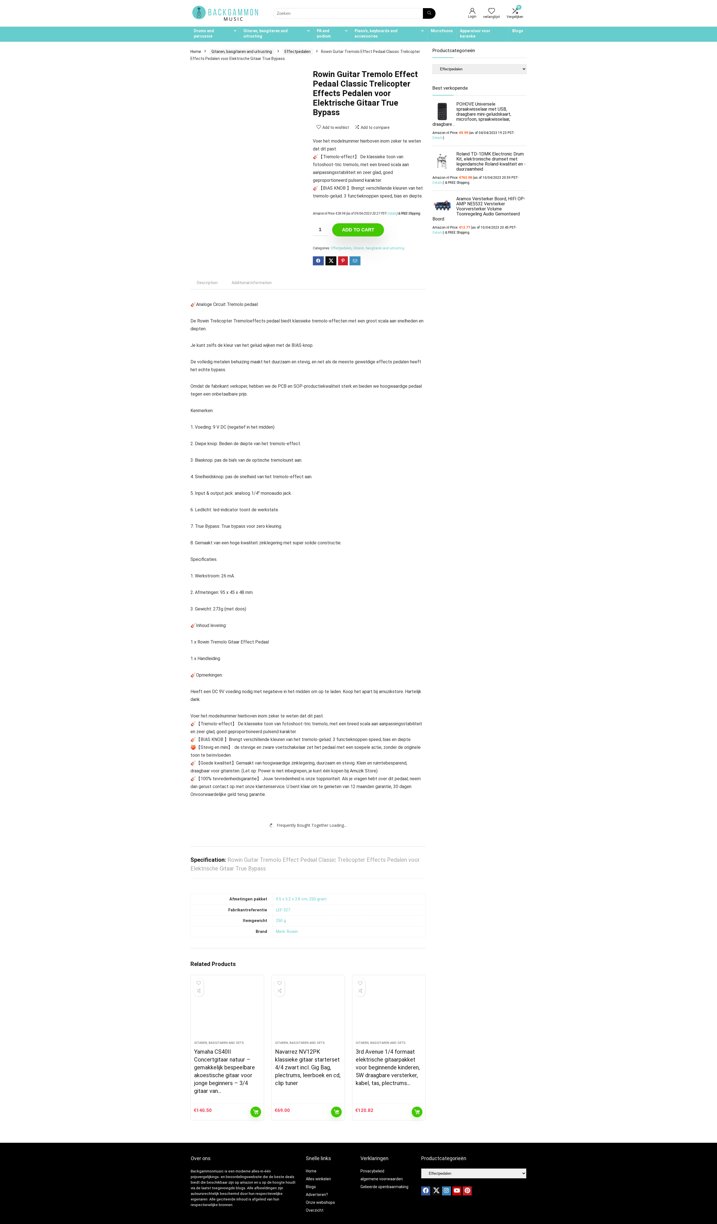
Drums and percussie (204, 33)
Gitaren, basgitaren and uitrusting (265, 33)
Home (195, 51)
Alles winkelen (318, 1179)
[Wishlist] (491, 11)
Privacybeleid (372, 1171)
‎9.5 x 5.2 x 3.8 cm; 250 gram (301, 899)
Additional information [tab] (252, 282)
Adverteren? (317, 1194)
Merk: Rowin (287, 931)
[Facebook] (425, 1190)
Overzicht (314, 1210)
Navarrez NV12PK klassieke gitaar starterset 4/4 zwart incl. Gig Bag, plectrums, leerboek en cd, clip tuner (308, 1067)
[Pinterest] (467, 1190)
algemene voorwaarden (381, 1179)
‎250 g (281, 920)
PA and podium (324, 33)
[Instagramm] (446, 1190)
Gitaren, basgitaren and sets (219, 1043)
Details (392, 213)
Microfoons (442, 31)
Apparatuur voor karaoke (475, 33)
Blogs (517, 31)
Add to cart (358, 230)
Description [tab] (207, 282)
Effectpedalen (298, 51)
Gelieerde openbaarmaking (384, 1186)
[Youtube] (456, 1190)
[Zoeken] (429, 13)
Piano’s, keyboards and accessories (376, 33)
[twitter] (436, 1190)
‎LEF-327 (283, 910)
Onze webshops (320, 1202)
